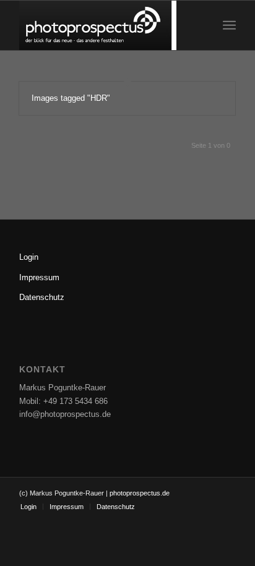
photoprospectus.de (139, 493)
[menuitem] (229, 25)
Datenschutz (41, 297)
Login (28, 257)
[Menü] (229, 25)
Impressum (39, 277)
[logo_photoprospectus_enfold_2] (105, 25)
